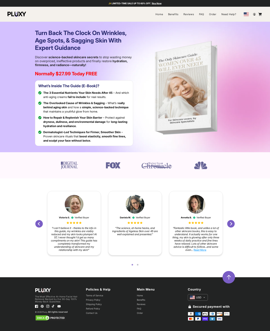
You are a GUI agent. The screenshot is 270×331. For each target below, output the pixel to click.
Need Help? (228, 14)
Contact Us (91, 313)
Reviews (188, 14)
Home (159, 14)
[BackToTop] (228, 277)
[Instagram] (47, 306)
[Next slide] (231, 224)
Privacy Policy (93, 299)
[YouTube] (59, 306)
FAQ (201, 14)
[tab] (132, 265)
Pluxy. (45, 312)
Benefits (173, 14)
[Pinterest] (42, 306)
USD (198, 297)
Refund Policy (93, 308)
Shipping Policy (94, 304)
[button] (260, 14)
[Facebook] (36, 306)
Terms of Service (94, 295)
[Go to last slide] (39, 224)
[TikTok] (53, 306)
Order (212, 14)
